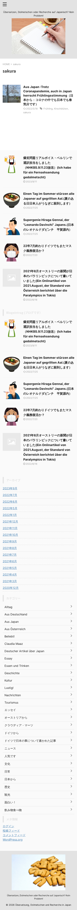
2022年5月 (10, 508)
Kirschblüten (61, 108)
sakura (27, 112)
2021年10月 (10, 535)
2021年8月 (10, 548)
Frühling (48, 108)
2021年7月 (10, 554)
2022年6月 (10, 501)
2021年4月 (10, 574)
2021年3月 (10, 581)
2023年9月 (10, 488)
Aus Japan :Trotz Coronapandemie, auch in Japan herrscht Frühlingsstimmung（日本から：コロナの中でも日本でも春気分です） (48, 95)
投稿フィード (11, 830)
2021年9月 (10, 541)
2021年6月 (10, 561)
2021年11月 (10, 528)
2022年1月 (10, 515)
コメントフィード (14, 835)
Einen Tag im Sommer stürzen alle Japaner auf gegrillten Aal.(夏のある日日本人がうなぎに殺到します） (48, 198)
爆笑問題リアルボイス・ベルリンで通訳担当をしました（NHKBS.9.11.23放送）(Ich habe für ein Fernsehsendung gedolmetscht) (47, 167)
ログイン (8, 826)
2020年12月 (11, 588)
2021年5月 (10, 568)
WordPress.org (13, 839)
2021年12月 (10, 521)
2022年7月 (10, 495)
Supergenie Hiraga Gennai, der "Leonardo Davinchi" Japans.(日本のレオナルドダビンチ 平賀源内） (48, 224)
